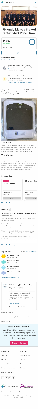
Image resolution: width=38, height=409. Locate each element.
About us (4, 355)
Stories (3, 359)
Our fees (22, 368)
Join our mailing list (7, 372)
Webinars (23, 364)
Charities (10, 312)
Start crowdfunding (19, 343)
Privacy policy (13, 392)
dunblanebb (13, 307)
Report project (5, 321)
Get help (22, 359)
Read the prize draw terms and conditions (20, 82)
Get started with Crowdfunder (9, 60)
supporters (7, 47)
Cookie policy (22, 392)
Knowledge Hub (25, 355)
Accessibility (5, 364)
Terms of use (4, 392)
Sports (5, 312)
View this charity (14, 303)
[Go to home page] (8, 2)
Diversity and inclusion (8, 368)
